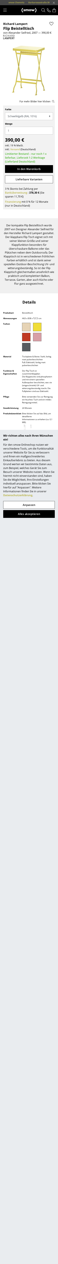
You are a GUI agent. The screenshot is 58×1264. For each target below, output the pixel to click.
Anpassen (29, 505)
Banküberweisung (16, 192)
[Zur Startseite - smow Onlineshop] (29, 10)
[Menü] (5, 10)
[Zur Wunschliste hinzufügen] (51, 24)
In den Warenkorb (29, 169)
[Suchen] (43, 10)
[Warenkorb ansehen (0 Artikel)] (54, 10)
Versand (15, 149)
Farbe (8, 109)
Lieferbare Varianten (29, 179)
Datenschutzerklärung (17, 495)
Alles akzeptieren (29, 514)
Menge (8, 123)
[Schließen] (54, 3)
